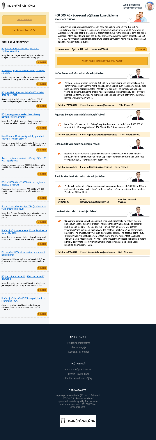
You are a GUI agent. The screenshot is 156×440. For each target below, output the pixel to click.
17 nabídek (41, 128)
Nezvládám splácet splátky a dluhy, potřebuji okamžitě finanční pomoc (23, 137)
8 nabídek (42, 314)
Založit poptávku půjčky (24, 30)
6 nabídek (42, 174)
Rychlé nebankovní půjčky (78, 378)
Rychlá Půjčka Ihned (78, 374)
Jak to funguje (24, 20)
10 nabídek (41, 62)
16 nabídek (41, 222)
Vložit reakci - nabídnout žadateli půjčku (102, 61)
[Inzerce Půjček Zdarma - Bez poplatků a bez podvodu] (78, 426)
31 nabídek (41, 84)
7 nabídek (42, 198)
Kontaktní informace (78, 351)
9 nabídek (42, 268)
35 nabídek (41, 106)
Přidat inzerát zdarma (78, 342)
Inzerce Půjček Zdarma (78, 369)
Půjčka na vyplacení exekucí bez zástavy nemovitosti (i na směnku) (21, 115)
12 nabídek (41, 150)
